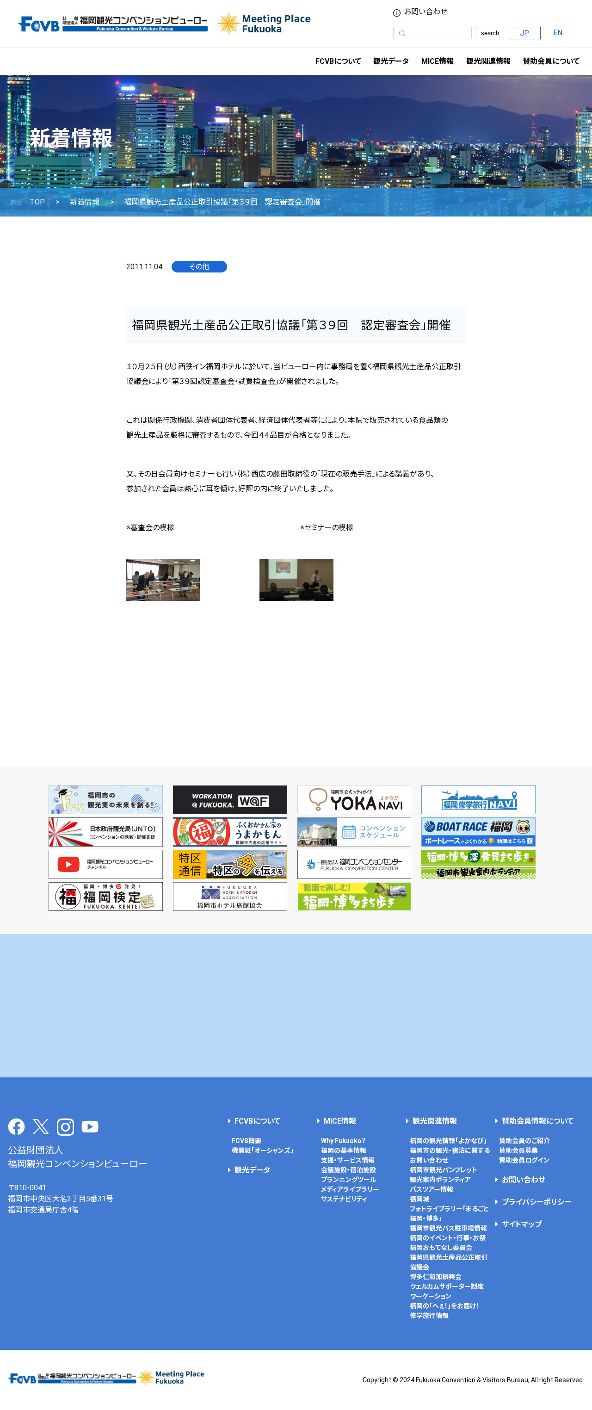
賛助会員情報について (538, 1121)
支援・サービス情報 (348, 1160)
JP (524, 33)
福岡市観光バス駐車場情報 (448, 1228)
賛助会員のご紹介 (524, 1140)
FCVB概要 (246, 1140)
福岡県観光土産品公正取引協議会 (448, 1262)
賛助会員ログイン (524, 1160)
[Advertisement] (296, 1005)
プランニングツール (348, 1179)
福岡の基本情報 (343, 1150)
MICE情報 (437, 61)
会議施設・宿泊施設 (348, 1170)
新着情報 (84, 202)
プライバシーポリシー (536, 1202)
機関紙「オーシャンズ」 (263, 1150)
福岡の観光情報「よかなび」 (448, 1140)
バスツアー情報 (431, 1189)
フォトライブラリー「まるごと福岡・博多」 (449, 1213)
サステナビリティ (344, 1199)
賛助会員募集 (518, 1150)
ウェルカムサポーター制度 (447, 1286)
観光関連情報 (435, 1121)
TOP (37, 202)
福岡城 (419, 1199)
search (490, 33)
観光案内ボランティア (440, 1179)
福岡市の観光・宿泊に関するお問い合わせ (450, 1155)
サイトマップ (522, 1224)
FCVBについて (257, 1121)
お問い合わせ (425, 12)
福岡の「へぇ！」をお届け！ (444, 1306)
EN (557, 32)
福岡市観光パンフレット (443, 1170)
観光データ (391, 61)
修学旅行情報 (429, 1315)
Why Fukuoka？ (343, 1140)
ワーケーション (430, 1296)
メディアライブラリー (350, 1189)
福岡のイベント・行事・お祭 (448, 1238)
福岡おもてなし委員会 (441, 1247)
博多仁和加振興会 (436, 1276)
